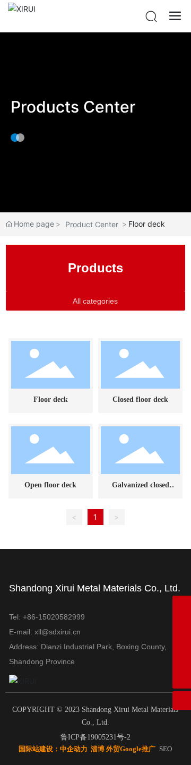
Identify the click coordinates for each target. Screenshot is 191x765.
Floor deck (50, 399)
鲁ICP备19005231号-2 (95, 737)
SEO (165, 749)
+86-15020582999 (55, 617)
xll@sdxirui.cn (57, 632)
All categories (95, 301)
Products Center (73, 106)
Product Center (91, 224)
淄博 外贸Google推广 (123, 749)
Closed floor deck (140, 399)
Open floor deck (50, 485)
